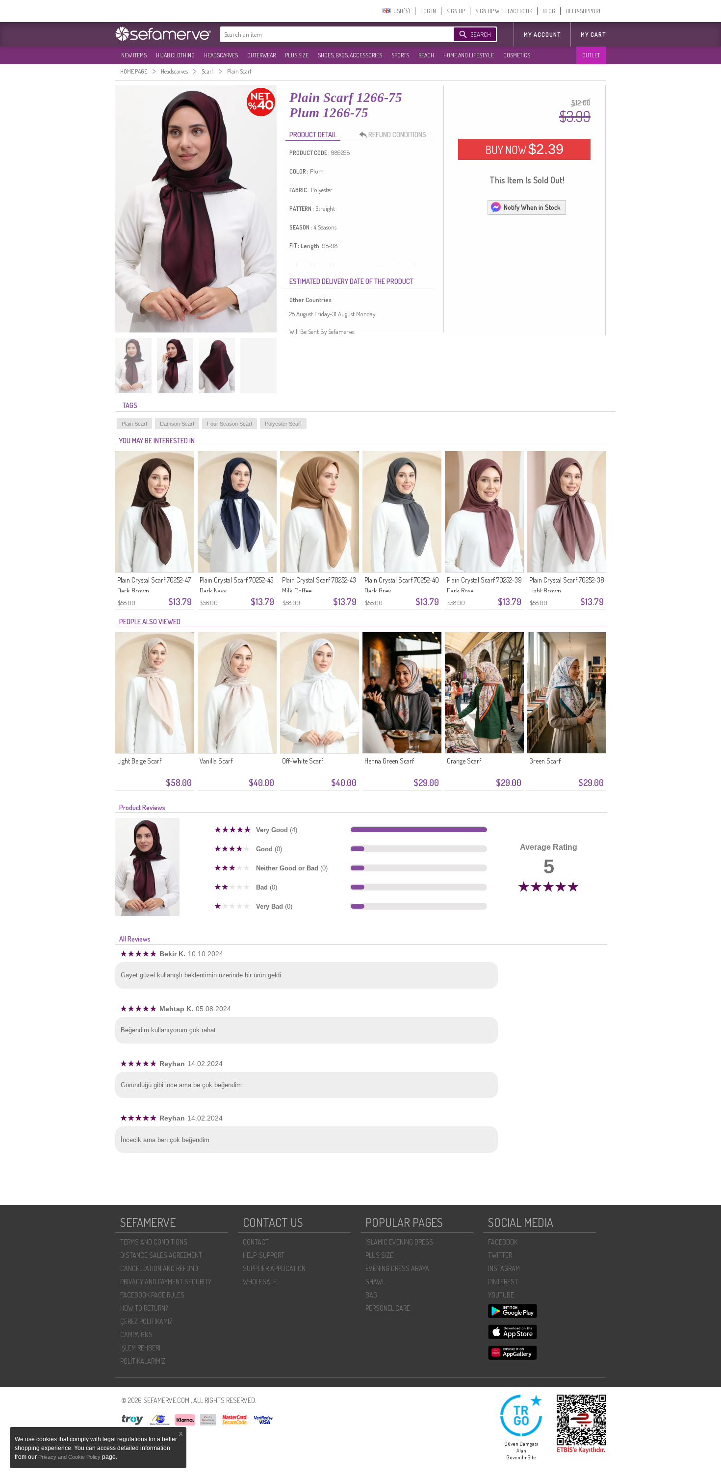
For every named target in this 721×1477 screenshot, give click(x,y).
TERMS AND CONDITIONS (153, 1242)
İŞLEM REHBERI (140, 1348)
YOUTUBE (501, 1295)
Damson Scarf (177, 424)
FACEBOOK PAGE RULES (152, 1295)
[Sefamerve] (165, 34)
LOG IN (428, 11)
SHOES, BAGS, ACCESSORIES (350, 55)
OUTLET (591, 55)
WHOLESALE (260, 1281)
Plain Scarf (134, 424)
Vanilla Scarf (216, 761)
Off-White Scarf (302, 761)
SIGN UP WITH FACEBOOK (503, 11)
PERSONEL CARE (387, 1308)
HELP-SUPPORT (583, 11)
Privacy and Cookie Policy (70, 1457)
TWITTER (500, 1255)
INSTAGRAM (504, 1268)
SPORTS (400, 55)
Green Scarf (545, 761)
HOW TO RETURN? (144, 1308)
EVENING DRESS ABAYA (397, 1268)
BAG (371, 1295)
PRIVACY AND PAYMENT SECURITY (165, 1281)
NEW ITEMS (134, 55)
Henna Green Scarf (389, 761)
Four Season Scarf (229, 424)
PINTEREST (503, 1281)
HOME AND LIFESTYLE (468, 55)
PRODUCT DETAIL (312, 134)
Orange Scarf (464, 761)
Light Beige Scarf (139, 761)
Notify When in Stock (532, 207)
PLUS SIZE (297, 55)
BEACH (426, 55)
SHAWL (375, 1281)
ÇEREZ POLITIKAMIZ (146, 1321)
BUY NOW (525, 149)
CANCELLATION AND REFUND (159, 1268)
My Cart (593, 34)
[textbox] (327, 34)
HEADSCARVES (221, 55)
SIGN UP (455, 11)
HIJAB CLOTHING (175, 55)
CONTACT (256, 1242)
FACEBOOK (502, 1242)
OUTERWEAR (261, 55)
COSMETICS (516, 55)
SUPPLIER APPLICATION (274, 1268)
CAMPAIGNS (136, 1334)
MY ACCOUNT (542, 34)
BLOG (548, 11)
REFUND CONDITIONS (397, 134)
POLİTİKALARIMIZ (142, 1361)
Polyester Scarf (283, 424)
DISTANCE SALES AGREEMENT (161, 1255)
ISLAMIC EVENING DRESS (399, 1242)
